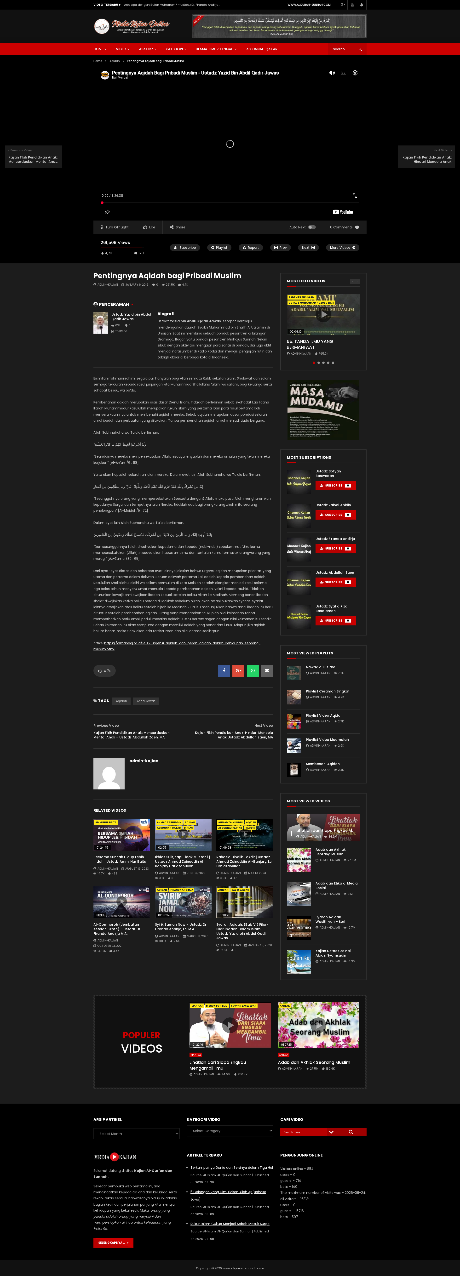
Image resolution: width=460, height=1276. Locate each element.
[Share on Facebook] (224, 671)
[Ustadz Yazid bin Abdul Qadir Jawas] (100, 323)
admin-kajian (108, 285)
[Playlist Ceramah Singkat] (294, 697)
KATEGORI (174, 49)
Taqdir (250, 828)
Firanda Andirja (181, 890)
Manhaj (197, 1006)
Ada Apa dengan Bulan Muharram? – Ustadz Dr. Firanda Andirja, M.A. (172, 5)
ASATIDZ (146, 49)
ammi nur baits (105, 822)
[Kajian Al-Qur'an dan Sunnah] (132, 26)
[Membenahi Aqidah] (294, 770)
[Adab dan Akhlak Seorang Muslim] (299, 860)
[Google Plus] (342, 5)
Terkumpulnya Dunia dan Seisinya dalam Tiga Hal (231, 1167)
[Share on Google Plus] (238, 671)
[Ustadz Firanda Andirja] (299, 549)
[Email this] (267, 671)
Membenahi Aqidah (323, 763)
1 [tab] (314, 363)
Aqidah (114, 61)
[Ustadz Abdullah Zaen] (299, 583)
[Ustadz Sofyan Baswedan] (299, 482)
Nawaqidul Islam (320, 667)
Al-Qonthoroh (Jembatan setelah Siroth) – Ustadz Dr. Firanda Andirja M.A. (117, 929)
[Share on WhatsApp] (253, 671)
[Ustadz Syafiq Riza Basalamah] (299, 617)
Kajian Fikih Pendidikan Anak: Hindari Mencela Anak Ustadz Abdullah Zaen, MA (234, 735)
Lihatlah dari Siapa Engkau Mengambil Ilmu (338, 830)
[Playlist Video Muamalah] (294, 745)
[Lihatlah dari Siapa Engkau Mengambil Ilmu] (323, 827)
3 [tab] (323, 363)
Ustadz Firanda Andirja (335, 538)
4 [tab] (328, 363)
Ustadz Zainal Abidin (333, 505)
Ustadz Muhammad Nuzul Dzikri (311, 303)
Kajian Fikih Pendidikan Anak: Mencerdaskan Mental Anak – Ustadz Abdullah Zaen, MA (131, 735)
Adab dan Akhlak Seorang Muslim (331, 851)
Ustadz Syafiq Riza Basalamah (331, 608)
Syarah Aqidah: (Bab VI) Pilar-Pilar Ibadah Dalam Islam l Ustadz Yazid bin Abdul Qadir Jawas (242, 931)
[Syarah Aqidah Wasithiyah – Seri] (299, 928)
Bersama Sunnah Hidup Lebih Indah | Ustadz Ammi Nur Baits (119, 859)
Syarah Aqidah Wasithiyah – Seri (330, 919)
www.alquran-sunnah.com (309, 5)
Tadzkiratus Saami (302, 297)
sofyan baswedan (243, 1006)
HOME (98, 49)
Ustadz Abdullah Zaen (335, 572)
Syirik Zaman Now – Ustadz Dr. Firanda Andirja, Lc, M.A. (181, 926)
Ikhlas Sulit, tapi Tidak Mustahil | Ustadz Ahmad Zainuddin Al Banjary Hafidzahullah (182, 861)
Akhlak (283, 1055)
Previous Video (106, 725)
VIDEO (121, 49)
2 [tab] (318, 363)
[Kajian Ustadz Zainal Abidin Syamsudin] (299, 962)
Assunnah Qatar (261, 49)
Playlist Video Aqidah (324, 715)
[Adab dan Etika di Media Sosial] (299, 894)
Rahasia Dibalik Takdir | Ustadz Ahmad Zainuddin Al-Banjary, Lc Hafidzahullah (244, 861)
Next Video (263, 725)
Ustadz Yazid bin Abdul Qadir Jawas (131, 316)
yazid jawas (146, 701)
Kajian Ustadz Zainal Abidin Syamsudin (333, 953)
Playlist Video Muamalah (327, 739)
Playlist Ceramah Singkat (328, 691)
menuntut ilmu (217, 1006)
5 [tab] (333, 363)
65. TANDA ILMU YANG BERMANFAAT (310, 344)
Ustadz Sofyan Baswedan (328, 473)
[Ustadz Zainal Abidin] (299, 516)
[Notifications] (362, 5)
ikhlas (188, 828)
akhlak (285, 1006)
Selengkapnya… (112, 1243)
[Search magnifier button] (351, 1132)
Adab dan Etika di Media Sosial (337, 885)
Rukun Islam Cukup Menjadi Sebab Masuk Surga (230, 1223)
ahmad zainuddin (169, 822)
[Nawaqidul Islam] (294, 673)
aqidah (121, 701)
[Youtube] (352, 5)
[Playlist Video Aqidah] (294, 721)
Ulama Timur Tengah (215, 49)
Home (97, 61)
